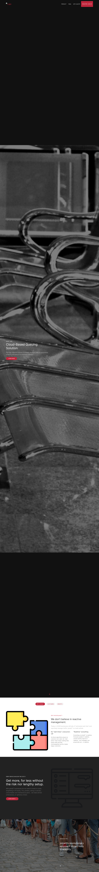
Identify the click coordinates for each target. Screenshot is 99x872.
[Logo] (8, 4)
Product (63, 4)
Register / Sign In (87, 4)
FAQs (69, 4)
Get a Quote (76, 4)
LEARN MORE (11, 358)
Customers (51, 704)
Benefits (60, 704)
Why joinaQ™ (40, 704)
